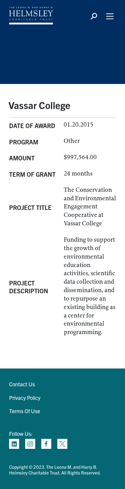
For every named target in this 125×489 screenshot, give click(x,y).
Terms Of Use (24, 410)
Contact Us (22, 384)
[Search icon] (93, 16)
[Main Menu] (110, 16)
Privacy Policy (24, 397)
